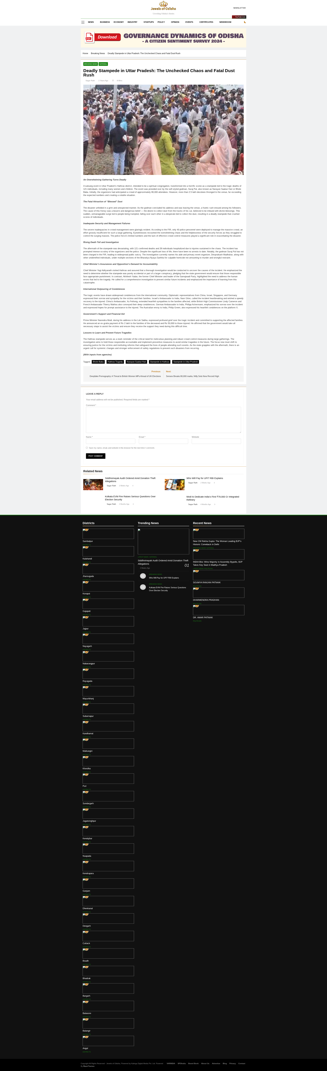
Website (195, 437)
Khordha (87, 768)
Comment (91, 405)
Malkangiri (87, 751)
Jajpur (86, 628)
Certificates (206, 22)
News (91, 22)
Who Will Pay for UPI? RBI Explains (204, 478)
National (103, 64)
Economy (119, 22)
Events (189, 22)
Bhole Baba (98, 362)
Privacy (232, 1063)
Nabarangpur (89, 663)
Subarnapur (88, 716)
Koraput (86, 593)
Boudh (86, 961)
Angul (85, 1048)
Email (142, 437)
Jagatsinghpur (89, 821)
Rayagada (87, 681)
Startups (149, 22)
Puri (84, 786)
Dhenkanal (88, 908)
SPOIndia (182, 1063)
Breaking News (90, 64)
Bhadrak (87, 978)
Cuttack (86, 943)
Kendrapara (88, 873)
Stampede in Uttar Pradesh (185, 362)
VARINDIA (171, 1063)
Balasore (87, 1013)
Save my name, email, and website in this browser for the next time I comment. (122, 448)
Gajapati (87, 611)
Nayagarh (87, 646)
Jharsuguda (88, 576)
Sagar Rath (90, 81)
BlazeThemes (88, 1066)
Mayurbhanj (88, 698)
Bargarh (86, 996)
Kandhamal (88, 733)
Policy (161, 22)
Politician (208, 569)
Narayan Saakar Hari (136, 362)
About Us (205, 1063)
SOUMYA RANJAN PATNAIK (207, 582)
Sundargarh (88, 803)
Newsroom (225, 22)
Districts (87, 545)
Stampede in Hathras (159, 362)
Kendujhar (87, 838)
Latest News (143, 557)
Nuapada (87, 856)
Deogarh (87, 926)
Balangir (86, 1031)
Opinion (175, 22)
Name (89, 437)
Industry (132, 22)
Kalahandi (87, 558)
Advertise (216, 1063)
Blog (225, 1063)
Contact (241, 1063)
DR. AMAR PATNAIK (203, 617)
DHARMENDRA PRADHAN (206, 600)
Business (105, 22)
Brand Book (193, 1063)
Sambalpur (88, 541)
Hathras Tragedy (115, 362)
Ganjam (86, 891)
